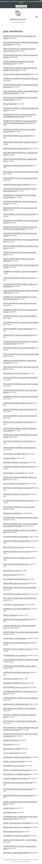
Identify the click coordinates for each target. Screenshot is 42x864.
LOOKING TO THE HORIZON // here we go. (16, 672)
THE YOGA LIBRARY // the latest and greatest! (17, 329)
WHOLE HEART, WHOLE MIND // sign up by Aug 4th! (19, 142)
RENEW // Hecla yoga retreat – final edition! (16, 823)
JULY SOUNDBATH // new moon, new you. (16, 687)
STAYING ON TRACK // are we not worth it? (16, 551)
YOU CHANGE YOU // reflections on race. (15, 594)
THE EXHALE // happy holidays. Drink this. (16, 853)
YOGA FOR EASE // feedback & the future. (16, 564)
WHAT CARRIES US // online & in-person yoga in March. (20, 178)
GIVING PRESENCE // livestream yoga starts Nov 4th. (19, 214)
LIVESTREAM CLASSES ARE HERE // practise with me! (20, 666)
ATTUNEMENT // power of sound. (13, 766)
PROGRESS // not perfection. (12, 513)
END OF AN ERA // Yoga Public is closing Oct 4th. (18, 422)
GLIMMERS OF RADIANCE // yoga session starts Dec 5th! (20, 396)
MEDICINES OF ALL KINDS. (11, 749)
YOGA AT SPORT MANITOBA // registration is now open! (20, 384)
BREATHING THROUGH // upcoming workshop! (18, 795)
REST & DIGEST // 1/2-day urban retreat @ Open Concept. (20, 172)
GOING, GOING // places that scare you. (15, 583)
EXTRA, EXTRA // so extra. (11, 570)
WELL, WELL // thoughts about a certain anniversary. (19, 598)
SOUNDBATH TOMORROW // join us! (14, 683)
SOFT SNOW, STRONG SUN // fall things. (15, 537)
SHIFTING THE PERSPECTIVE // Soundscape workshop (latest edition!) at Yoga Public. (20, 525)
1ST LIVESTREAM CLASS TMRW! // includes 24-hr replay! (21, 660)
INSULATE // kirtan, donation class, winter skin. (18, 783)
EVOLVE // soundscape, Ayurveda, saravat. (16, 770)
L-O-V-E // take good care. (11, 753)
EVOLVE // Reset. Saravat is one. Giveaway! (16, 827)
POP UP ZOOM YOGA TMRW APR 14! (14, 454)
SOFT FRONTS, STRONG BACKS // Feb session (17, 488)
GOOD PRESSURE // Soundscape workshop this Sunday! (20, 517)
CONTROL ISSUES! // (9, 458)
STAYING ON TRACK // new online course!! (16, 558)
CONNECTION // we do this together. (14, 638)
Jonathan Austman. (9, 808)
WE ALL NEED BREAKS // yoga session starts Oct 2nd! (19, 303)
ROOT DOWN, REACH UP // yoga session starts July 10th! (20, 322)
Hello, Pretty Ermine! (9, 575)
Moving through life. (9, 104)
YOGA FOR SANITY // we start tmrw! (14, 483)
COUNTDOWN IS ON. (9, 812)
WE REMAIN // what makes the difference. (16, 609)
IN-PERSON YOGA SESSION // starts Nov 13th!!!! (18, 403)
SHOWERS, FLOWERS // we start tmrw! (15, 462)
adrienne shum (18, 19)
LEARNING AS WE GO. (10, 740)
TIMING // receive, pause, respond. (14, 761)
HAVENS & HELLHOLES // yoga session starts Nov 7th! (20, 409)
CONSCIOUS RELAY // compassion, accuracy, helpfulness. (20, 698)
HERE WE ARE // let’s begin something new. (16, 619)
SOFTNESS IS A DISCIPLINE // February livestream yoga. (20, 78)
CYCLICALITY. (7, 744)
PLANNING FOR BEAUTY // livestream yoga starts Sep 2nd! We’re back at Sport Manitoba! (20, 228)
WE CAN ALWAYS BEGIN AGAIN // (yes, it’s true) (18, 500)
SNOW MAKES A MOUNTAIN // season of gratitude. (19, 507)
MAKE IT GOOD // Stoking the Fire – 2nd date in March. (20, 840)
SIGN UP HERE (21, 6)
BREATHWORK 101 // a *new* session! (15, 373)
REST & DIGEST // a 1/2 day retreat (13, 473)
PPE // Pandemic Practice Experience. (14, 579)
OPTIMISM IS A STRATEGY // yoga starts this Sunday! (19, 271)
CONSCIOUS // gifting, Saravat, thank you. (16, 778)
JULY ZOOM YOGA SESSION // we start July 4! (17, 441)
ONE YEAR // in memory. (10, 679)
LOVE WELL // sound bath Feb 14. (13, 604)
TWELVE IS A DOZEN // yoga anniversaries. (16, 541)
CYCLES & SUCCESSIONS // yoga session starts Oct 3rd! (20, 416)
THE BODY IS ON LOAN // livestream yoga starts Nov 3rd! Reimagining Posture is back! (19, 115)
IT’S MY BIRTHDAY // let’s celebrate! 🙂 (15, 655)
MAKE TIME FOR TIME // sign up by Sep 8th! (17, 136)
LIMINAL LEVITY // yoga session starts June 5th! (18, 335)
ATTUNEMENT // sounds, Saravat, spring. (16, 836)
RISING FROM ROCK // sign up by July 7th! (16, 148)
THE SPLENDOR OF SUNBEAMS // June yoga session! (19, 447)
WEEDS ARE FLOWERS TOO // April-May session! (18, 467)
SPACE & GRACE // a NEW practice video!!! (16, 704)
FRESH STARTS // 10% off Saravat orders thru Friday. (19, 587)
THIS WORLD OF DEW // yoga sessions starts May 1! (19, 348)
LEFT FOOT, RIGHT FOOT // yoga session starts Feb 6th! (20, 377)
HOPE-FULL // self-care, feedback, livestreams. (17, 649)
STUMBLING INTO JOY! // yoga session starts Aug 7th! (19, 316)
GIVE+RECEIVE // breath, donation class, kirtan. (18, 789)
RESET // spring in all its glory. (12, 831)
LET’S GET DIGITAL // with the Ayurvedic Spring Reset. (20, 721)
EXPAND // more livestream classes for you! (16, 643)
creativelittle (18, 861)
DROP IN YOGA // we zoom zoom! (13, 547)
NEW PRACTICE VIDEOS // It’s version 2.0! (16, 494)
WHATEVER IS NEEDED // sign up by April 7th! (17, 165)
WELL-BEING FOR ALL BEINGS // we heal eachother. (19, 708)
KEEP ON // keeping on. (10, 615)
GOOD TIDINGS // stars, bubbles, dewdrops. (16, 774)
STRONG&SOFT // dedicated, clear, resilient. (16, 757)
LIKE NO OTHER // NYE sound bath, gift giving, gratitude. (21, 632)
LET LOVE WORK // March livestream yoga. (16, 74)
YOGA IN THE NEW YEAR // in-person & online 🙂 (18, 278)
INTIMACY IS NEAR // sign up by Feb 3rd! (16, 184)
